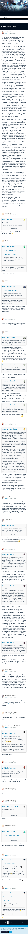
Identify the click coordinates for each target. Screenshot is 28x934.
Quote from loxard (8, 525)
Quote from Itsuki (8, 219)
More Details (4, 931)
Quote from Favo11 (8, 554)
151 (20, 922)
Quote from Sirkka (8, 860)
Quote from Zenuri (8, 337)
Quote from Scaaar (8, 286)
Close (10, 931)
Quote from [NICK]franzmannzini (9, 768)
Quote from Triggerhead (10, 806)
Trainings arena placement (10, 695)
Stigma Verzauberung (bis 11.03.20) (12, 725)
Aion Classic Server (9, 32)
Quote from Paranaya (10, 290)
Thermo (6, 736)
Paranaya (7, 33)
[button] (2, 2)
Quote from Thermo (9, 250)
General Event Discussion (10, 788)
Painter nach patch (8, 423)
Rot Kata (6, 240)
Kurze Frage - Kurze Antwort (11, 712)
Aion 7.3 (6, 280)
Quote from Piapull (8, 246)
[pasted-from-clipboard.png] (2, 812)
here (9, 704)
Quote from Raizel (9, 864)
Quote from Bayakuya (9, 429)
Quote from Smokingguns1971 (8, 732)
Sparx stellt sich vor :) (9, 213)
